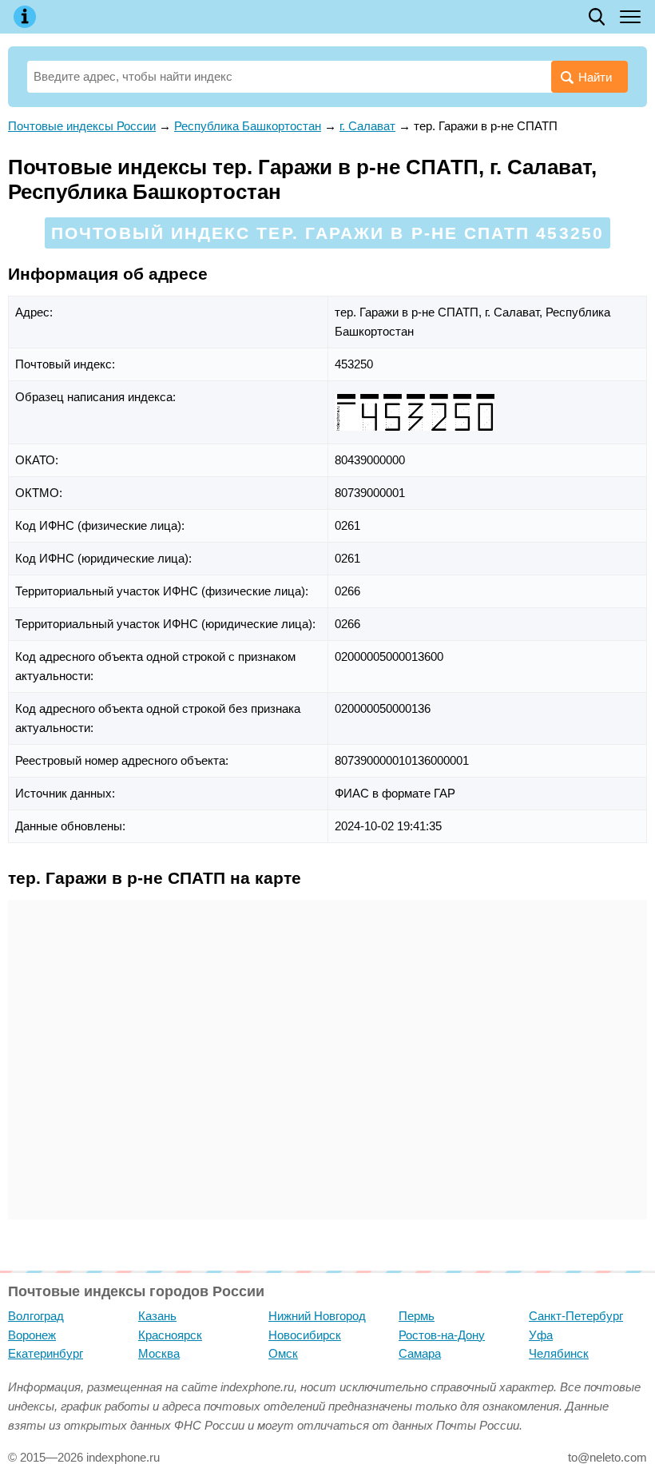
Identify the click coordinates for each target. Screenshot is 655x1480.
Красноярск (170, 1335)
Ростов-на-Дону (442, 1335)
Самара (420, 1353)
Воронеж (32, 1335)
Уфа (541, 1335)
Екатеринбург (45, 1353)
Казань (157, 1316)
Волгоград (36, 1316)
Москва (159, 1353)
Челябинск (559, 1353)
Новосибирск (304, 1335)
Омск (283, 1353)
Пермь (417, 1316)
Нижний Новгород (317, 1316)
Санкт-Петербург (576, 1316)
